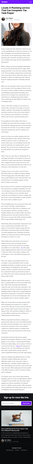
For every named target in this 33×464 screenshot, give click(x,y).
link (17, 346)
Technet (4, 2)
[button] (30, 2)
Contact (17, 450)
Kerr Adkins (9, 18)
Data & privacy (9, 450)
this (22, 248)
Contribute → (24, 450)
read (19, 346)
